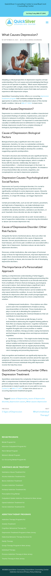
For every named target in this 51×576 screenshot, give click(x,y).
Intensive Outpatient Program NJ (14, 446)
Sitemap (38, 572)
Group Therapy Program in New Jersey (16, 545)
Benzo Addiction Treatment (12, 481)
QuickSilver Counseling (16, 570)
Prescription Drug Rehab (11, 494)
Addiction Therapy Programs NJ (13, 519)
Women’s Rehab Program (11, 455)
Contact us (6, 388)
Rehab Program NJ (8, 442)
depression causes (17, 401)
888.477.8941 (26, 103)
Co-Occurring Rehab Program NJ (14, 460)
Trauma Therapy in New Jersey (13, 559)
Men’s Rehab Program (10, 451)
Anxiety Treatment (9, 524)
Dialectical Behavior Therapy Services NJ (17, 537)
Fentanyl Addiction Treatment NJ (14, 490)
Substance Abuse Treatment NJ (13, 472)
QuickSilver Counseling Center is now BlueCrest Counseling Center (25, 5)
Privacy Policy (29, 572)
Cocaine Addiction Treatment (12, 485)
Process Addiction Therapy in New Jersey (17, 554)
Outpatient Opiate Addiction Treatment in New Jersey (21, 498)
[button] (47, 22)
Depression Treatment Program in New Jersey (19, 532)
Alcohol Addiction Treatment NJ (13, 477)
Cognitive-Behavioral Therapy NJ (14, 528)
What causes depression (36, 401)
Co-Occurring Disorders (32, 40)
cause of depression (18, 398)
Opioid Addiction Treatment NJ (13, 503)
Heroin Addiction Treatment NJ (13, 507)
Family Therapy (7, 541)
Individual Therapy (8, 550)
